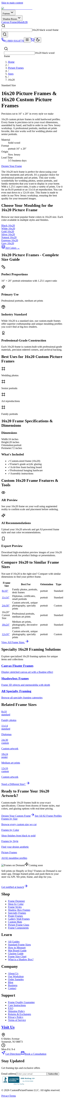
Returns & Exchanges (19, 1014)
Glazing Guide (16, 953)
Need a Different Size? (13, 784)
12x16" (6, 634)
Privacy (5, 1095)
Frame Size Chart (17, 956)
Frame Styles (15, 907)
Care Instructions (17, 1005)
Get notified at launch (12, 887)
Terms (12, 1095)
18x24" (6, 624)
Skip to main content (12, 2)
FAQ (10, 1008)
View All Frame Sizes (13, 642)
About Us (13, 973)
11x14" (6, 597)
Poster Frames (15, 915)
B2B (25, 22)
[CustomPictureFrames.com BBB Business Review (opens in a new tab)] (18, 1084)
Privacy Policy (15, 1017)
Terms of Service (17, 1020)
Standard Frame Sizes (19, 944)
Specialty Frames (17, 913)
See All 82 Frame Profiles (48, 815)
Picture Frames (16, 67)
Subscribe (53, 1074)
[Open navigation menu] (27, 40)
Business (12, 985)
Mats (20, 22)
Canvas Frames (9, 22)
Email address (8, 1073)
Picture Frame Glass (18, 924)
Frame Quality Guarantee (21, 1002)
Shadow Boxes (10, 19)
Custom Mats (15, 921)
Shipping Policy (16, 1011)
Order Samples (16, 979)
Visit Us (7, 1027)
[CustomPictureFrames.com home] (16, 8)
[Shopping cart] (32, 40)
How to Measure (17, 947)
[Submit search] (4, 34)
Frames (6, 13)
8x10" (5, 590)
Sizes (11, 73)
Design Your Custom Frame (16, 815)
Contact (12, 988)
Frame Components (18, 927)
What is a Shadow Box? (21, 959)
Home (11, 62)
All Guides (14, 941)
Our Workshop (16, 976)
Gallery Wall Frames (19, 918)
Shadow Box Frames (19, 910)
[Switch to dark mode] (37, 40)
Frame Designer (16, 901)
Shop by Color (16, 904)
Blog (10, 982)
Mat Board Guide (17, 950)
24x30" (6, 605)
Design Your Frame (11, 166)
